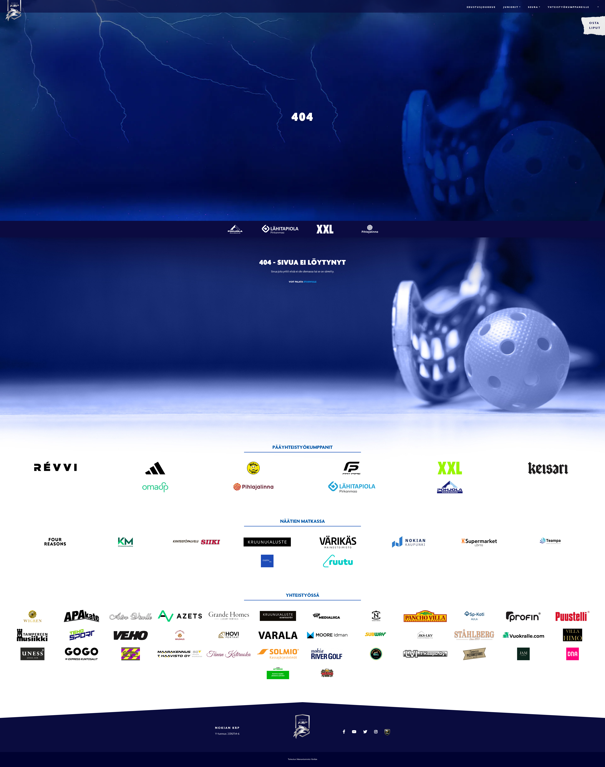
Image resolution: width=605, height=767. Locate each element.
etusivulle (310, 281)
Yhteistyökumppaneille (568, 7)
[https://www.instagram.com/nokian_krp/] (376, 732)
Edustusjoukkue (481, 7)
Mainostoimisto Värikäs (307, 759)
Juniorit (511, 7)
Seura (533, 7)
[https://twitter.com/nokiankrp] (365, 732)
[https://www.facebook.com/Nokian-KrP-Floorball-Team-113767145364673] (344, 732)
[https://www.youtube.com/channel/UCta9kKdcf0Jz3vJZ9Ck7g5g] (354, 732)
